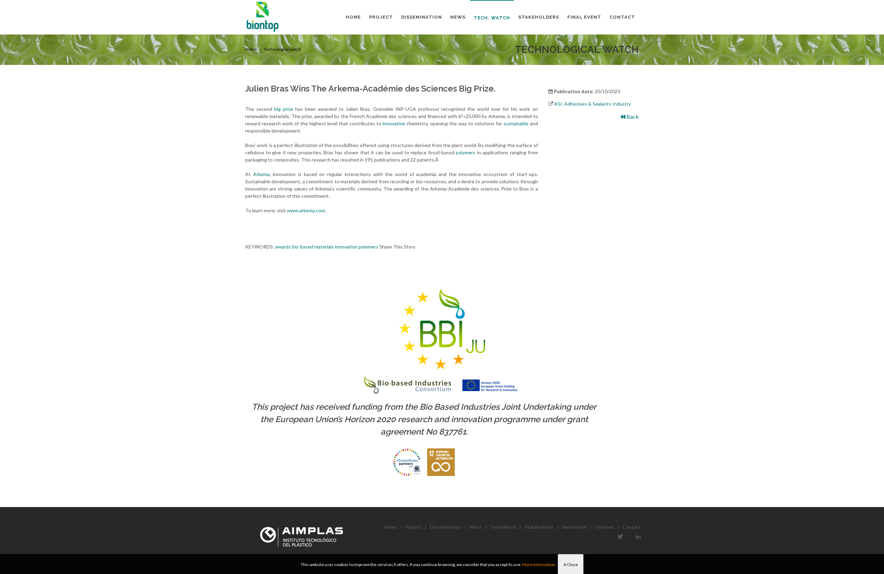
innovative (394, 123)
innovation (346, 247)
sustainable (515, 123)
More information (538, 564)
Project (413, 527)
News (475, 527)
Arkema (261, 174)
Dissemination (445, 527)
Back (632, 116)
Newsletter (574, 527)
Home (251, 49)
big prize (283, 109)
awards (283, 247)
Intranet (605, 527)
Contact (632, 527)
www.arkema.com (306, 210)
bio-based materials (313, 247)
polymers (465, 152)
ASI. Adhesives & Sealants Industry (592, 104)
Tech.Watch (503, 527)
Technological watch (282, 49)
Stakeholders (539, 527)
